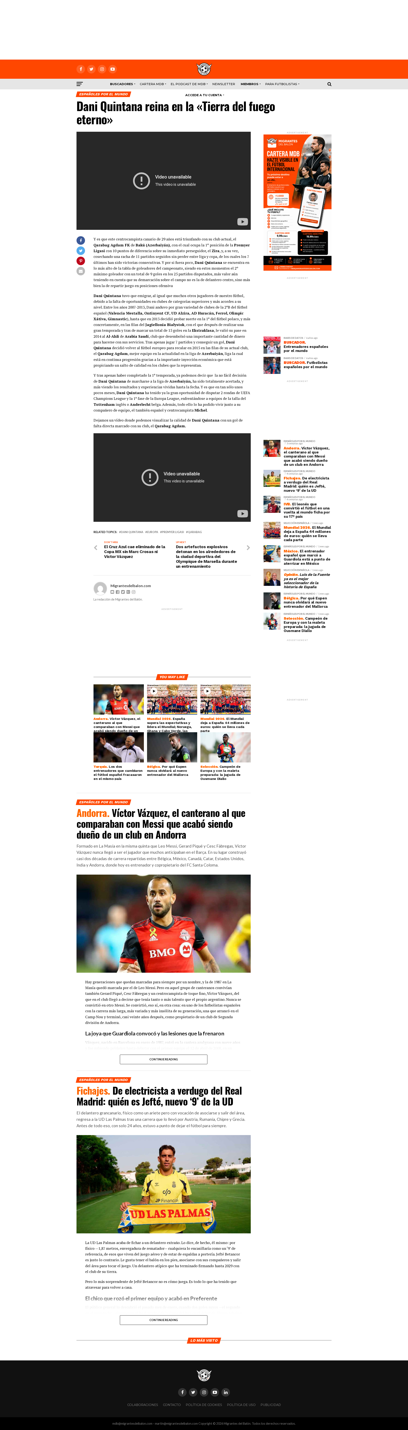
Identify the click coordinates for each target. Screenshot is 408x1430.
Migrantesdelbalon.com (130, 585)
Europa (152, 532)
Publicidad (271, 1405)
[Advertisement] (204, 30)
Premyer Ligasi (173, 532)
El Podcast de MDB (188, 84)
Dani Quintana (132, 532)
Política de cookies (204, 1405)
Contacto (172, 1405)
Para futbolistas (281, 84)
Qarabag (195, 532)
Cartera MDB (152, 84)
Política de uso (241, 1405)
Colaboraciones (142, 1405)
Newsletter (223, 84)
